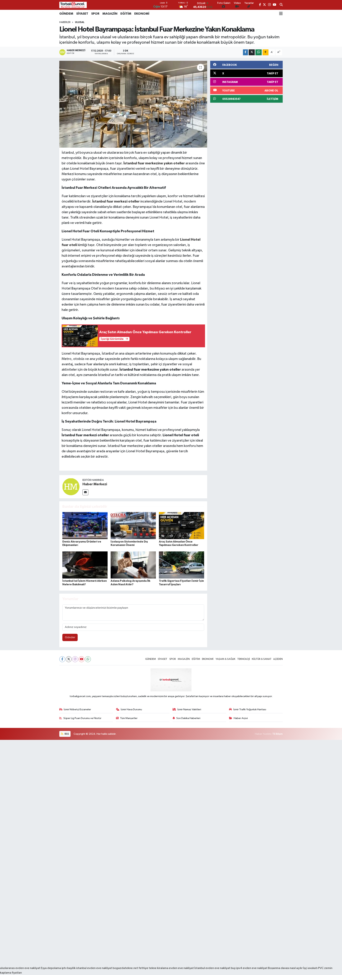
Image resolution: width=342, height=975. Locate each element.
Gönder (70, 637)
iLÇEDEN (278, 659)
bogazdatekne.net (126, 968)
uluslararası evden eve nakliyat (20, 968)
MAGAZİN (109, 13)
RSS (66, 734)
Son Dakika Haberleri (188, 718)
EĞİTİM (125, 13)
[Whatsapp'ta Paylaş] (258, 52)
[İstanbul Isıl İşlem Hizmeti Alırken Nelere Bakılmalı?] (85, 564)
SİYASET (82, 13)
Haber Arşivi (241, 718)
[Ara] (281, 5)
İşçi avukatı (310, 968)
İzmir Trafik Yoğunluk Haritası (249, 709)
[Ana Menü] (281, 14)
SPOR (95, 13)
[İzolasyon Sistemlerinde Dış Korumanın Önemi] (133, 525)
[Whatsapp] (88, 659)
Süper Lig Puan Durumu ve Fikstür (82, 718)
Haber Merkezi (94, 484)
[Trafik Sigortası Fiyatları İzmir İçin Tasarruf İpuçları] (181, 564)
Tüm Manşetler (129, 718)
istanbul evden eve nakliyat (94, 968)
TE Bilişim (277, 734)
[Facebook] (62, 659)
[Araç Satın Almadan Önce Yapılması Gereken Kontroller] (181, 525)
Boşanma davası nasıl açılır (285, 968)
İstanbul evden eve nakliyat (212, 968)
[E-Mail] (85, 492)
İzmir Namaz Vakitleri (189, 709)
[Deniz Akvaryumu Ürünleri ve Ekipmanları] (85, 525)
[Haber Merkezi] (70, 486)
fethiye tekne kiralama (153, 968)
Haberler (65, 22)
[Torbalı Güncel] (73, 5)
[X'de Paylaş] (252, 52)
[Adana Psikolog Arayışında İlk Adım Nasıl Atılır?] (133, 564)
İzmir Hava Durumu (131, 709)
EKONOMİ (141, 13)
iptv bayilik (68, 968)
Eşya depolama (51, 968)
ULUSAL (79, 22)
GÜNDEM (66, 13)
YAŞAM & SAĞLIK (225, 659)
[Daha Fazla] (265, 52)
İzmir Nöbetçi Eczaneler (77, 709)
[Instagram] (75, 659)
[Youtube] (81, 659)
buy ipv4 (237, 968)
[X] (69, 659)
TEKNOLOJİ (243, 659)
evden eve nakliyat (181, 968)
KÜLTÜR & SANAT (261, 659)
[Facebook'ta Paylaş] (245, 52)
